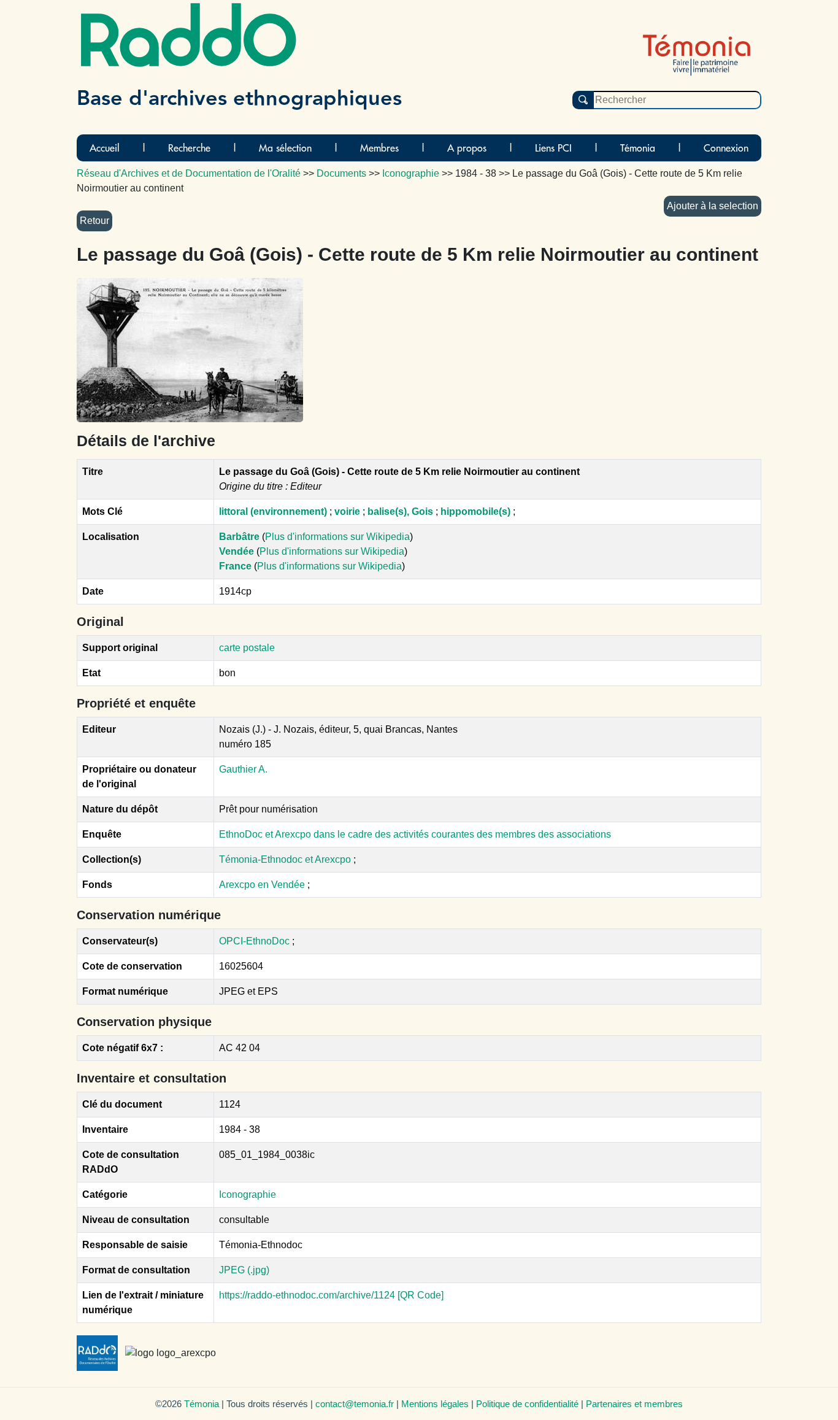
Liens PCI (553, 148)
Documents (341, 173)
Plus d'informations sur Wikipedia (337, 536)
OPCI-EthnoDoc (254, 941)
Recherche (189, 148)
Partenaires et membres (634, 1404)
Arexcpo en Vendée (263, 884)
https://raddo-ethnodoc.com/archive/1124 (307, 1295)
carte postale (247, 647)
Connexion (726, 148)
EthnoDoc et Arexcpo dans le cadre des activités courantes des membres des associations (415, 834)
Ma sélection (285, 148)
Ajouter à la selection (712, 206)
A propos (466, 148)
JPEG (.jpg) (244, 1270)
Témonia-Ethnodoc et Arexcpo (286, 859)
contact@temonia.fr (354, 1404)
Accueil (105, 148)
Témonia (637, 148)
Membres (379, 148)
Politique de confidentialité (527, 1404)
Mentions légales (435, 1404)
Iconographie (247, 1194)
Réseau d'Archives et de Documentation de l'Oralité (189, 173)
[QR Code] (421, 1295)
